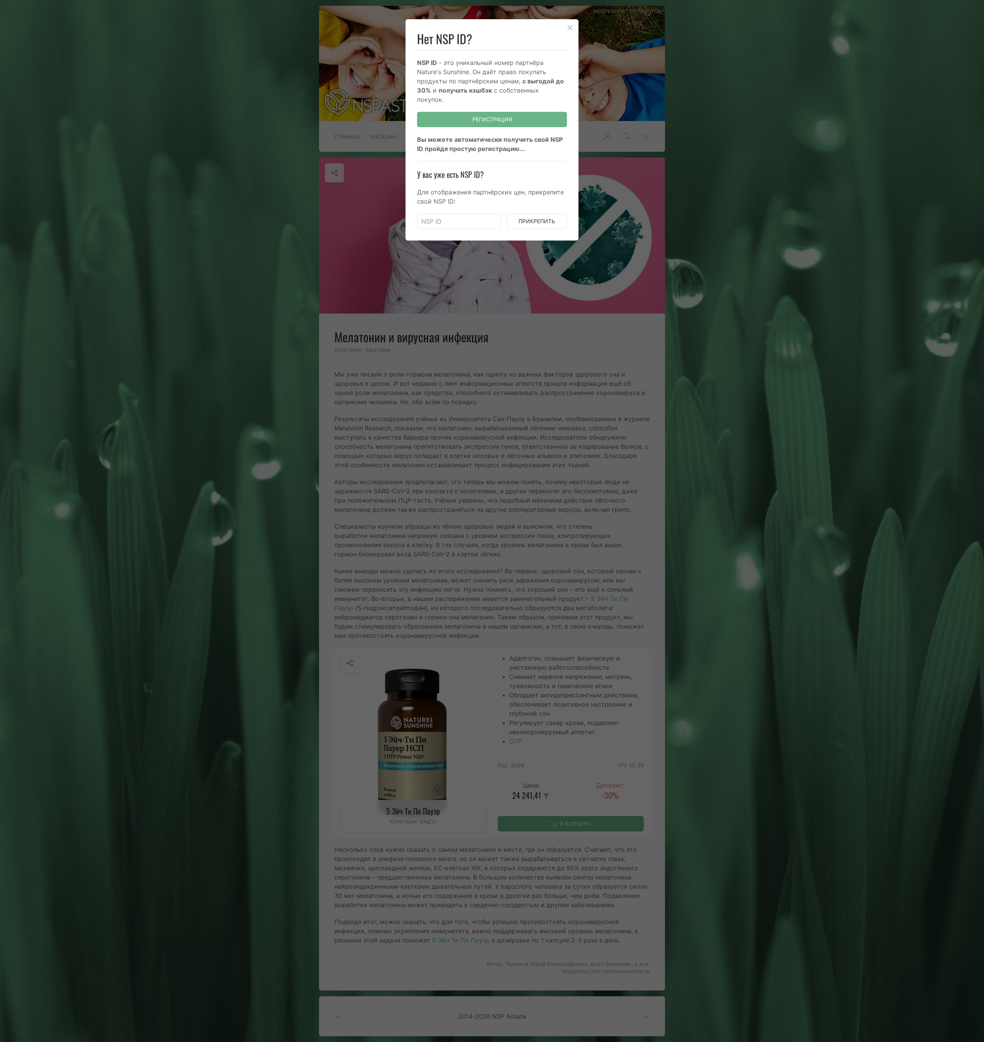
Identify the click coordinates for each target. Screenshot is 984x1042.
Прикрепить (537, 221)
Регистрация (492, 119)
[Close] (570, 27)
